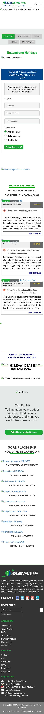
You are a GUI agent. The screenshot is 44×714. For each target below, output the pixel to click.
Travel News (6, 628)
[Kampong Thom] (22, 511)
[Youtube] (27, 598)
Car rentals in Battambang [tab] (22, 195)
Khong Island (18, 293)
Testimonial (6, 625)
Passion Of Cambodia (12, 204)
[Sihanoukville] (22, 501)
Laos (3, 658)
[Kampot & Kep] (22, 491)
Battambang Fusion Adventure (22, 174)
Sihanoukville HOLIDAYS (22, 505)
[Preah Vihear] (22, 481)
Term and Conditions (11, 711)
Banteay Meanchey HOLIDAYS (22, 465)
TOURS (37, 36)
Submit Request (13, 147)
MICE (3, 664)
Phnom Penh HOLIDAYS (22, 545)
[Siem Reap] (22, 532)
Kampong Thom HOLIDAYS (22, 515)
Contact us (6, 645)
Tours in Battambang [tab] (22, 185)
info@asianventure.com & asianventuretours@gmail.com (16, 694)
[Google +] (32, 598)
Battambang (22, 211)
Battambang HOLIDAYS (22, 475)
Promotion (5, 668)
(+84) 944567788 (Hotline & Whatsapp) (20, 687)
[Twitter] (22, 598)
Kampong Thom (24, 250)
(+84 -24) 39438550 (12, 684)
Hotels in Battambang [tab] (22, 190)
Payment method (8, 638)
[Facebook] (17, 598)
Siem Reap (32, 211)
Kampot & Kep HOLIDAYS (22, 495)
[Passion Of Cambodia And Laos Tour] (22, 280)
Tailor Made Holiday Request (24, 432)
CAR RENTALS (27, 42)
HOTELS (13, 42)
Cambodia (5, 661)
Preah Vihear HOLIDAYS (22, 485)
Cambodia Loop (9, 244)
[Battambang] (22, 471)
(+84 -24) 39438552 (12, 690)
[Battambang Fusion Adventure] (22, 169)
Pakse (9, 293)
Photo (6, 202)
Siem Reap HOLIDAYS (22, 535)
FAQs (3, 632)
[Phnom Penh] (22, 542)
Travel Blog (6, 635)
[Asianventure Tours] (13, 4)
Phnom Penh (12, 211)
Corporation (6, 671)
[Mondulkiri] (22, 521)
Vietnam (4, 655)
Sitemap (39, 711)
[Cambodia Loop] (22, 240)
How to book (6, 642)
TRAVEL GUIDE (23, 36)
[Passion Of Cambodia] (22, 200)
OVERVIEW (8, 36)
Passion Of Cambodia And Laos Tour (14, 284)
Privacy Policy (27, 711)
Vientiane (33, 293)
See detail (34, 233)
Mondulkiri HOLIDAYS (22, 525)
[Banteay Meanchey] (22, 461)
